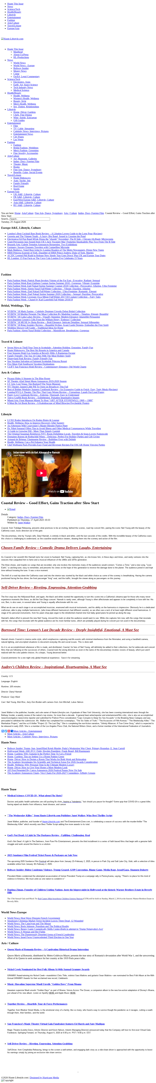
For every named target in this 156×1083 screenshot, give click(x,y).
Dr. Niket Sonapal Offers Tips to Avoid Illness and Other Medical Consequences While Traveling (54, 428)
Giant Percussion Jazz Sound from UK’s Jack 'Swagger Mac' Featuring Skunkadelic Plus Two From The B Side (61, 241)
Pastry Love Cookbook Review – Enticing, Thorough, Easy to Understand (43, 395)
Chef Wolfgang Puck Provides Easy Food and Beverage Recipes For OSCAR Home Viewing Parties (56, 445)
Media (56, 1077)
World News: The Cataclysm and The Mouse (29, 923)
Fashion (11, 20)
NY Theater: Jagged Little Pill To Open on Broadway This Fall (37, 386)
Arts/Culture (13, 23)
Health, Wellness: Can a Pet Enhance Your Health (31, 442)
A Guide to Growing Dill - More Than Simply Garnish (33, 431)
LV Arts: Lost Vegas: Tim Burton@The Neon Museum (33, 384)
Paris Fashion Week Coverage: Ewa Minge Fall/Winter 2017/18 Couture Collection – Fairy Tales (54, 297)
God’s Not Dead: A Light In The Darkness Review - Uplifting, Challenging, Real (48, 835)
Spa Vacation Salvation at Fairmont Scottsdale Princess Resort (37, 361)
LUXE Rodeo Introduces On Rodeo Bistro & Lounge (33, 420)
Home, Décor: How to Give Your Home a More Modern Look (37, 767)
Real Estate (18, 186)
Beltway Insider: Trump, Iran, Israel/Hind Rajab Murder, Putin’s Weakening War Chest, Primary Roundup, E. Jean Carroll (66, 748)
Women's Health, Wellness (26, 98)
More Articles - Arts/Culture (20, 734)
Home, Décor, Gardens (24, 112)
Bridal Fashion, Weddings (25, 147)
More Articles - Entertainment (27, 731)
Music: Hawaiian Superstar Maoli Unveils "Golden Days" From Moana (44, 984)
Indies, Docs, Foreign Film (26, 161)
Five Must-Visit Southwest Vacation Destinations (30, 364)
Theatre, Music (20, 164)
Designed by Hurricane (41, 1077)
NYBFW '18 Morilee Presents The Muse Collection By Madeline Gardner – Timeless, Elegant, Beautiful (57, 314)
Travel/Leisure (14, 25)
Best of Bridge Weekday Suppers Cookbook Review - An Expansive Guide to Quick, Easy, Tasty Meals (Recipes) (62, 389)
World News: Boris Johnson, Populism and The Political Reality (38, 926)
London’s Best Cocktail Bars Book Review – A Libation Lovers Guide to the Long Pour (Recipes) (54, 233)
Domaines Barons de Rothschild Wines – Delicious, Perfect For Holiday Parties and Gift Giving (53, 436)
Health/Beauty (14, 12)
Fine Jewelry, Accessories (25, 153)
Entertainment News (23, 134)
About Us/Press (20, 54)
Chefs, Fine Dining (22, 115)
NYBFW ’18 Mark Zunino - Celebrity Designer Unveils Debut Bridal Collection (46, 311)
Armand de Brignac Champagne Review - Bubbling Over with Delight (41, 439)
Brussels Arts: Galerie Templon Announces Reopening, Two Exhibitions (42, 244)
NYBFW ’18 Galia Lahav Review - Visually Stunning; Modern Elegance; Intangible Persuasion (53, 317)
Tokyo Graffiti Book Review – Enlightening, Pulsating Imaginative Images (43, 397)
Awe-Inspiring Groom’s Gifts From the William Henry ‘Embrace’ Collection (44, 319)
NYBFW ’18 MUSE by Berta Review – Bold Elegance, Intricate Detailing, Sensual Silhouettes (53, 322)
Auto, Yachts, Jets (21, 180)
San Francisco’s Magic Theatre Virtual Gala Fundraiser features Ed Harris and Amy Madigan (56, 1024)
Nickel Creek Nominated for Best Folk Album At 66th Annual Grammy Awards (48, 969)
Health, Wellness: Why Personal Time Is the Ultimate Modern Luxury (40, 765)
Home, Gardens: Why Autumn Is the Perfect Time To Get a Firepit (39, 754)
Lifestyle (11, 14)
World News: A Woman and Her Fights (26, 931)
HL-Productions (21, 57)
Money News (20, 71)
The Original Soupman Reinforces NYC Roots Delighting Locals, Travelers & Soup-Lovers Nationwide (57, 434)
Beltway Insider (21, 68)
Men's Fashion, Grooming (26, 150)
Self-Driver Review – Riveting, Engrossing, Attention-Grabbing (40, 1043)
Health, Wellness (21, 95)
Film (15, 126)
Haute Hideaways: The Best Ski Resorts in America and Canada (38, 350)
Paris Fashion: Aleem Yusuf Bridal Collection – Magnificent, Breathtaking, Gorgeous (48, 330)
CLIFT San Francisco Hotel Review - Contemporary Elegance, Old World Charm (46, 366)
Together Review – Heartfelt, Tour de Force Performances (37, 1004)
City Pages (18, 136)
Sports (16, 189)
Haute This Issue (15, 3)
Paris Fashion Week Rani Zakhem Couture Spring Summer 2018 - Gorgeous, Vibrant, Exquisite (53, 283)
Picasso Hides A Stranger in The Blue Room (28, 378)
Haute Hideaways (22, 178)
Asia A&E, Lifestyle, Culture (27, 202)
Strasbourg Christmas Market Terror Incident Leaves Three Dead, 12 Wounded (45, 921)
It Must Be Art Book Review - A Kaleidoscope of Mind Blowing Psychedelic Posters (48, 403)
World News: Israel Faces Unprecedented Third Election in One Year (40, 937)
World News (19, 62)
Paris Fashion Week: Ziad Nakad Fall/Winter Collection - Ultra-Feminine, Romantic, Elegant (51, 291)
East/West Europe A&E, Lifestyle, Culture (33, 199)
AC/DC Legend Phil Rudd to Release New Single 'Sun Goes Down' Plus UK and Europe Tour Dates (56, 255)
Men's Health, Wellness (24, 104)
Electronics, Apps (21, 82)
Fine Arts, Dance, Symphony (27, 169)
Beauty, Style (19, 101)
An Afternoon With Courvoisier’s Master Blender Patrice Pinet (37, 425)
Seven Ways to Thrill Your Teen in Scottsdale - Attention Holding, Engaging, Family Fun (50, 347)
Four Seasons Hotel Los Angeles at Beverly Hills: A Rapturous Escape (41, 353)
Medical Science (21, 90)
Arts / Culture (70, 213)
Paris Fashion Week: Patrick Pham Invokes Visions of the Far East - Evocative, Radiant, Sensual (53, 280)
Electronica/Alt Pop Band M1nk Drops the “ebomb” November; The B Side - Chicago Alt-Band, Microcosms (60, 239)
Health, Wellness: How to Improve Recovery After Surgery (35, 423)
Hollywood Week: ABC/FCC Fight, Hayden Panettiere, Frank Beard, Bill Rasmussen (48, 751)
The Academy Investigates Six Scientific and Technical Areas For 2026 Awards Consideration (52, 762)
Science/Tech (13, 9)
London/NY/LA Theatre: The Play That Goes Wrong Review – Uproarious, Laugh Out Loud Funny (55, 392)
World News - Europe (24, 65)
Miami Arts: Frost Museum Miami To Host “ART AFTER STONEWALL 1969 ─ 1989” (50, 400)
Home (18, 213)
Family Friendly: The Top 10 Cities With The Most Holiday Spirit (39, 356)
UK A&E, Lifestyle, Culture (27, 194)
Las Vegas (18, 139)
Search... (5, 219)
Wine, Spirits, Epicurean (25, 117)
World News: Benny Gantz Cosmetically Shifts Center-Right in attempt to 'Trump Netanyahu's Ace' (55, 929)
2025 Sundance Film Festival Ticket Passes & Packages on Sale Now (42, 855)
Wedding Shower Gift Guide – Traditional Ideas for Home (35, 327)
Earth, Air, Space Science (25, 84)
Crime (16, 73)
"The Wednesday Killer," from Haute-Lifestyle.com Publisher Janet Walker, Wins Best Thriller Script (59, 815)
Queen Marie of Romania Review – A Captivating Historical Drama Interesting (48, 949)
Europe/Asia (13, 28)
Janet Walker (24, 522)
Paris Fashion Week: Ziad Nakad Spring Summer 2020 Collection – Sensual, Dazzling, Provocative (55, 294)
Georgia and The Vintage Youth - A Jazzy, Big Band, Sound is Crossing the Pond (46, 236)
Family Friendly (21, 183)
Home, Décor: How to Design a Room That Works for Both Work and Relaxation (46, 759)
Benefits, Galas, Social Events (27, 172)
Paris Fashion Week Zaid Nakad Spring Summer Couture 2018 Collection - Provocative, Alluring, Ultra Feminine (62, 286)
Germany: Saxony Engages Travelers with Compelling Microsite (38, 247)
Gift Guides (19, 120)
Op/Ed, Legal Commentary (26, 76)
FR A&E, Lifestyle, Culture (26, 197)
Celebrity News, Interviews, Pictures (31, 131)
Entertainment (14, 17)
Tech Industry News (23, 87)
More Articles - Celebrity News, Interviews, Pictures (32, 736)
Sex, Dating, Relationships (26, 106)
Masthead (18, 52)
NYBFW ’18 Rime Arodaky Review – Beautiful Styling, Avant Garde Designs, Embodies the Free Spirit (57, 325)
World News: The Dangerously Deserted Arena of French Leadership (40, 934)
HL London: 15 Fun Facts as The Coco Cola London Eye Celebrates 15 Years (45, 258)
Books (16, 167)
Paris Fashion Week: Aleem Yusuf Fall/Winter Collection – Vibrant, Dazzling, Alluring (48, 288)
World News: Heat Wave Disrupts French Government (33, 918)
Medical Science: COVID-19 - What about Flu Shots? (34, 795)
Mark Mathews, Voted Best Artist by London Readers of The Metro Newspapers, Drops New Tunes (55, 250)
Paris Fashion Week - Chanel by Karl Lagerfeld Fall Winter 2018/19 (40, 299)
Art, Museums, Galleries (25, 158)
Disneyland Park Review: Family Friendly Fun (29, 358)
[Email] (11, 509)
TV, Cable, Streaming (23, 128)
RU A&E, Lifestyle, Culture (27, 205)
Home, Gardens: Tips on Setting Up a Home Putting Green (35, 756)
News (10, 6)
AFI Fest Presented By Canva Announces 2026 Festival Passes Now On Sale (44, 770)
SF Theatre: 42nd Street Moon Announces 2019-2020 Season (37, 381)
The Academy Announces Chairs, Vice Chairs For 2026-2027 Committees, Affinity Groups (51, 773)
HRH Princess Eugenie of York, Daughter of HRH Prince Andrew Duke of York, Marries (50, 252)
